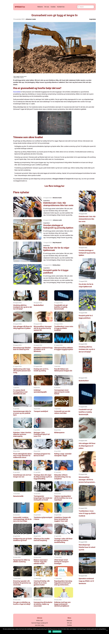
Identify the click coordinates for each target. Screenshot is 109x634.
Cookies (53, 7)
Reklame (40, 7)
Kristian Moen (56, 265)
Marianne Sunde (57, 197)
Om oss (46, 7)
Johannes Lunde (31, 19)
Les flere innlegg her (54, 186)
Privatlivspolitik (57, 631)
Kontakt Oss (60, 7)
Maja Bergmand (57, 242)
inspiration (92, 19)
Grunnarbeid (17, 92)
